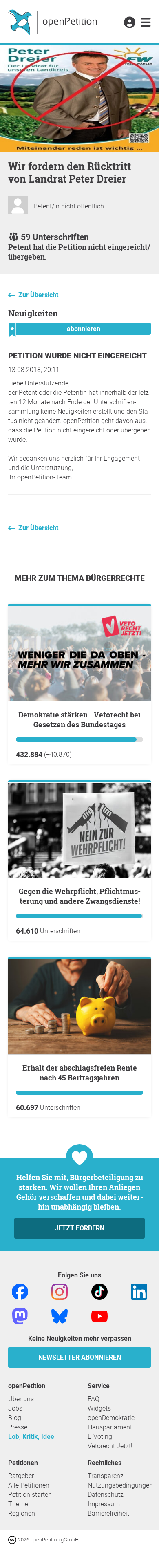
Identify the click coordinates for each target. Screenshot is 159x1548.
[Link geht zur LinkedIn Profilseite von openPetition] (139, 1291)
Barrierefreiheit (108, 1513)
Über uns (21, 1399)
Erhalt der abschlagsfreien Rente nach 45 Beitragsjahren (79, 1072)
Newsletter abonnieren (79, 1357)
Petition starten (30, 1495)
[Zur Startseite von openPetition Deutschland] (53, 21)
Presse (17, 1427)
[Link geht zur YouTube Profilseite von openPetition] (99, 1316)
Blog (14, 1418)
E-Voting (100, 1436)
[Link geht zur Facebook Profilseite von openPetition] (20, 1291)
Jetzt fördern (79, 1228)
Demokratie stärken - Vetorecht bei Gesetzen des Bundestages (79, 719)
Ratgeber (21, 1476)
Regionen (21, 1513)
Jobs (15, 1408)
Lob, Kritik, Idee (31, 1436)
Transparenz (106, 1476)
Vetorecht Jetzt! (110, 1446)
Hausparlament (110, 1427)
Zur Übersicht (38, 295)
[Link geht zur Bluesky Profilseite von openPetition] (59, 1316)
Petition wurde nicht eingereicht (77, 356)
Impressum (104, 1504)
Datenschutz (106, 1495)
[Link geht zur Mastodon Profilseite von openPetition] (20, 1316)
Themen (20, 1504)
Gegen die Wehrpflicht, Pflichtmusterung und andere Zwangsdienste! (80, 896)
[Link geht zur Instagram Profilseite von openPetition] (59, 1291)
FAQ (93, 1399)
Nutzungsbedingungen (120, 1485)
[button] (129, 23)
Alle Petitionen (28, 1485)
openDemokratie (111, 1418)
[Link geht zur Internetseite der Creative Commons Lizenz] (13, 1539)
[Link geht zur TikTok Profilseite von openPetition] (99, 1291)
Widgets (99, 1408)
